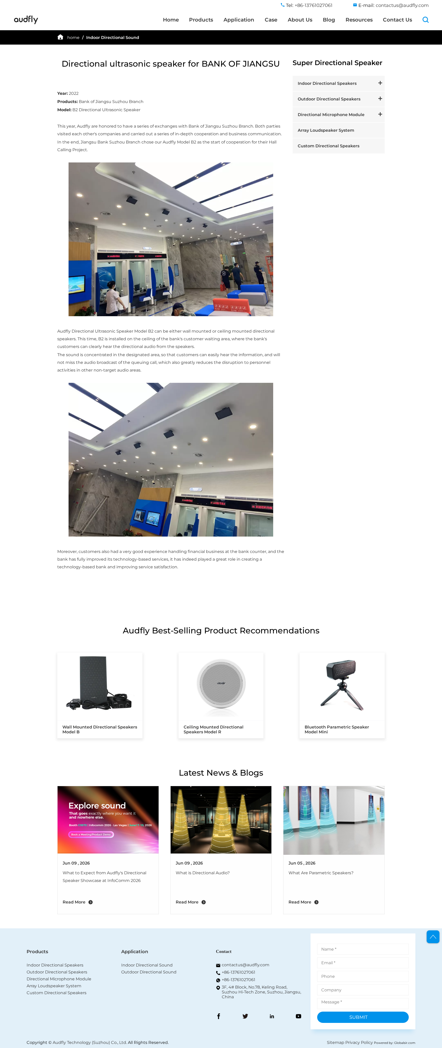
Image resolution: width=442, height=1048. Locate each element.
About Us (300, 20)
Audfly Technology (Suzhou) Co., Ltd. (90, 1042)
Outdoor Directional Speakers (329, 99)
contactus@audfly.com (402, 5)
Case (271, 20)
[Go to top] (433, 936)
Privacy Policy (359, 1042)
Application (239, 20)
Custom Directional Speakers (328, 145)
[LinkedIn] (272, 1016)
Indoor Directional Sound (112, 37)
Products (201, 20)
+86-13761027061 (238, 972)
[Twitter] (245, 1016)
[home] (26, 23)
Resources (359, 20)
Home (171, 20)
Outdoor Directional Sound (148, 972)
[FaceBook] (219, 1016)
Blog (329, 20)
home (73, 37)
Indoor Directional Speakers (327, 83)
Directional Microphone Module (331, 114)
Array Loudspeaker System (326, 130)
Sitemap (335, 1042)
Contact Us (397, 20)
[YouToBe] (298, 1016)
